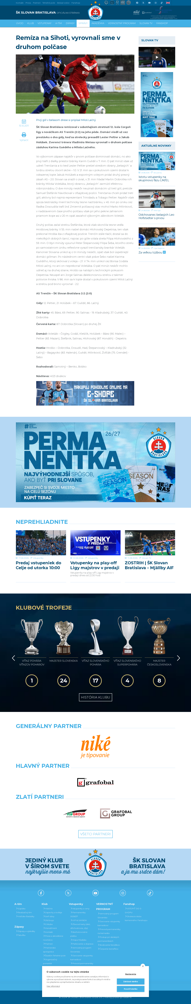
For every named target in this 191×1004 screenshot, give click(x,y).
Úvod (19, 23)
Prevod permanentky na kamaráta (81, 965)
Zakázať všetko (130, 981)
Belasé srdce (63, 3)
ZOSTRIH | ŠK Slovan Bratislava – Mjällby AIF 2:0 (149, 565)
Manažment (51, 928)
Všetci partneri (95, 834)
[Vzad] (13, 658)
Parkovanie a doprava (82, 944)
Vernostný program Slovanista (80, 949)
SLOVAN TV (146, 23)
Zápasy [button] (70, 23)
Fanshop (75, 3)
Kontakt (49, 932)
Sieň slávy (49, 916)
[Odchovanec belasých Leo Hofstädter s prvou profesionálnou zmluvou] (157, 198)
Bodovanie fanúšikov (110, 945)
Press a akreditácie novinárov (53, 938)
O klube (49, 924)
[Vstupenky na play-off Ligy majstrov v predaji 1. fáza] (95, 542)
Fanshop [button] (162, 23)
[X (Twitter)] (143, 3)
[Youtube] (149, 3)
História (48, 908)
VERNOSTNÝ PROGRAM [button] (122, 23)
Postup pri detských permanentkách (108, 939)
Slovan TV (146, 558)
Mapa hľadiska (79, 940)
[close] (143, 966)
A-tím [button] (58, 23)
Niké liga (157, 210)
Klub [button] (30, 23)
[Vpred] (178, 658)
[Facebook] (137, 3)
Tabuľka (21, 935)
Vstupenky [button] (44, 23)
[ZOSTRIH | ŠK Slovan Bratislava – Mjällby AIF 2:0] (150, 542)
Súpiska (21, 908)
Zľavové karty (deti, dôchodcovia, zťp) (80, 926)
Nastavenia (130, 974)
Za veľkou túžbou (151, 252)
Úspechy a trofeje (53, 912)
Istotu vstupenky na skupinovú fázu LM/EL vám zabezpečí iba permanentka (154, 178)
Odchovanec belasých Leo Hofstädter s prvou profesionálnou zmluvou (156, 216)
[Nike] (95, 747)
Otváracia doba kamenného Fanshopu (136, 918)
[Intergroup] (75, 813)
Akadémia (98, 23)
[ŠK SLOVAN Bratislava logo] (95, 10)
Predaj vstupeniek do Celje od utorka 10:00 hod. (38, 565)
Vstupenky (157, 173)
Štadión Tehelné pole (55, 955)
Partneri (49, 944)
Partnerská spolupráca (49, 949)
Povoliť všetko (131, 989)
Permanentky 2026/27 (78, 914)
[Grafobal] (95, 782)
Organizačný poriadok (50, 961)
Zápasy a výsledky (26, 931)
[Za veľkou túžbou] (157, 236)
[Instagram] (155, 3)
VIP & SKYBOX (79, 920)
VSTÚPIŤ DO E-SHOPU (133, 910)
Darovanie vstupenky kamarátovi (81, 957)
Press (28, 3)
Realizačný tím (25, 912)
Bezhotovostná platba (78, 934)
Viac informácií (53, 986)
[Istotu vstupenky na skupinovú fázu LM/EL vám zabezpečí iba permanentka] (157, 161)
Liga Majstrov (159, 248)
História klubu (95, 697)
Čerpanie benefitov (109, 949)
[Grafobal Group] (116, 813)
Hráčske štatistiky (26, 916)
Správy (83, 23)
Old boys (49, 920)
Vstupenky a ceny (80, 908)
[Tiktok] (161, 3)
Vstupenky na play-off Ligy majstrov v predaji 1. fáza (94, 565)
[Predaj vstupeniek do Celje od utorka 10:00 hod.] (41, 542)
